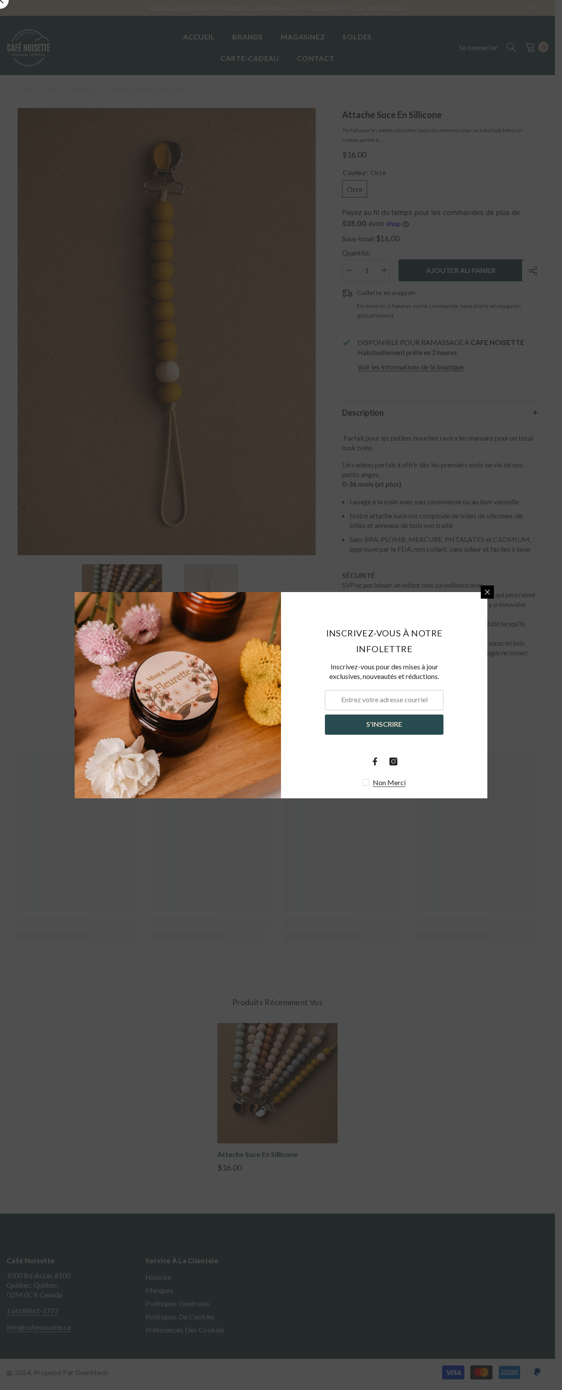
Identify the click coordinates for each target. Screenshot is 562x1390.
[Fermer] (487, 592)
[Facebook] (375, 761)
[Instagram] (393, 761)
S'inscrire (384, 724)
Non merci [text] (389, 782)
